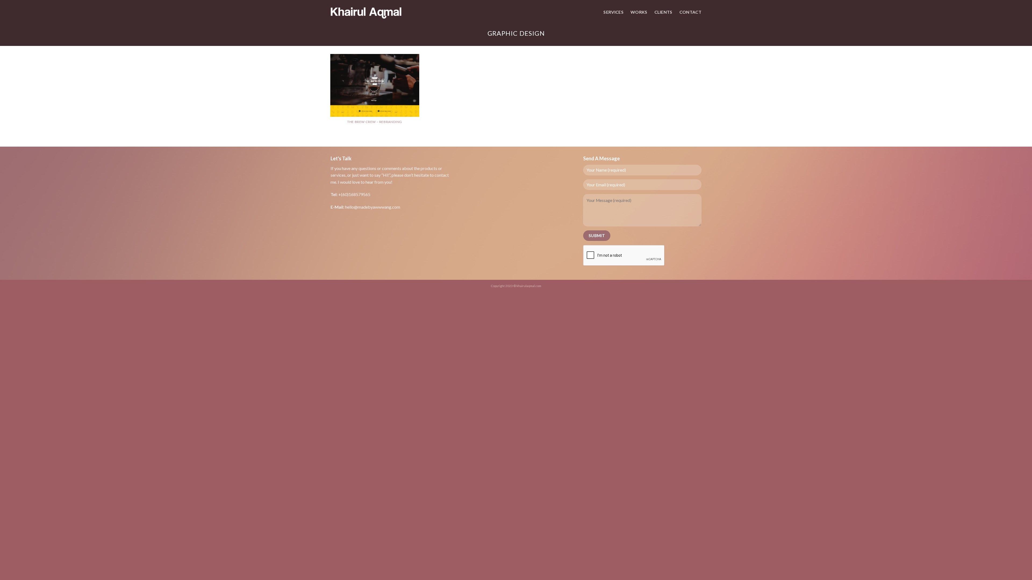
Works (638, 12)
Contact (690, 12)
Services (613, 12)
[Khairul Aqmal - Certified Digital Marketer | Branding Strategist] (366, 12)
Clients (663, 12)
